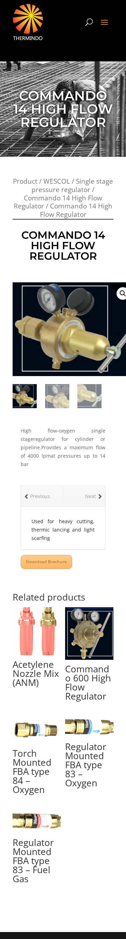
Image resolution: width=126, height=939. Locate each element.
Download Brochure (46, 562)
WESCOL (56, 181)
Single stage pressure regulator (72, 185)
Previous (40, 496)
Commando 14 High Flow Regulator (58, 202)
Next (90, 496)
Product (25, 181)
